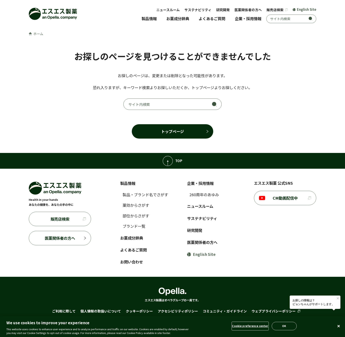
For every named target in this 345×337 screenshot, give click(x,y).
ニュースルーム (168, 9)
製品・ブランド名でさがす (145, 194)
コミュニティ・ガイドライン (225, 311)
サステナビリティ (197, 9)
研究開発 (223, 9)
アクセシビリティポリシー (178, 311)
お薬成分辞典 (177, 18)
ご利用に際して (64, 311)
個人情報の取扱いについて (100, 311)
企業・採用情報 (248, 18)
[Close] (338, 326)
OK (284, 326)
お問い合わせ (131, 262)
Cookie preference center (250, 326)
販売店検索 (275, 9)
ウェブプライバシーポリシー (274, 311)
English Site (306, 9)
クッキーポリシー (139, 311)
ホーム (38, 33)
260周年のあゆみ (204, 194)
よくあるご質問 (212, 18)
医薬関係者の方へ (248, 9)
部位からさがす (136, 216)
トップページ (172, 131)
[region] (172, 326)
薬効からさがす (136, 205)
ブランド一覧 (134, 226)
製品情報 (149, 18)
